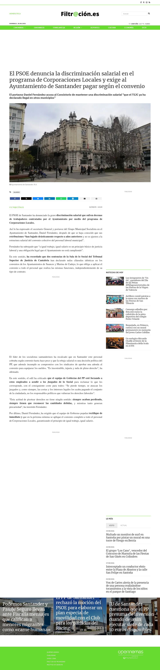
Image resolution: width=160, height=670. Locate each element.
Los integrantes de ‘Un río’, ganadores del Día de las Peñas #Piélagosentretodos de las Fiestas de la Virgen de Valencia (137, 284)
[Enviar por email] (84, 198)
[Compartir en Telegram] (72, 198)
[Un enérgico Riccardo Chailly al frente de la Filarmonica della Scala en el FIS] (115, 343)
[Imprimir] (96, 198)
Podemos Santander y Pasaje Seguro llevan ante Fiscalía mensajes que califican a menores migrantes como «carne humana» (26, 616)
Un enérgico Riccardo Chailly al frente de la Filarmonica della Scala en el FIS (137, 342)
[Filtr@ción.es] (80, 13)
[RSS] (149, 2)
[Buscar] (149, 13)
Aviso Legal (51, 658)
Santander (39, 27)
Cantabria (19, 27)
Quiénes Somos (53, 652)
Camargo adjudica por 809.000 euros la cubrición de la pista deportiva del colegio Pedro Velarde (136, 314)
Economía (129, 27)
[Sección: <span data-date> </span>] (9, 2)
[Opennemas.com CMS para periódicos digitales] (130, 655)
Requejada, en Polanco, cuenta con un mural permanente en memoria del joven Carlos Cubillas (138, 329)
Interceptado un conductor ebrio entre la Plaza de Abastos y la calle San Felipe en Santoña (126, 569)
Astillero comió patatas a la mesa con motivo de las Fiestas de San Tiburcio (138, 300)
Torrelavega (59, 27)
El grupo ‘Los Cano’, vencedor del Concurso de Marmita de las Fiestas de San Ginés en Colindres (127, 553)
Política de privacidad (56, 661)
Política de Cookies (55, 665)
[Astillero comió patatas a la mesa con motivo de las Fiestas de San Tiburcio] (115, 299)
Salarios (17, 192)
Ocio (144, 27)
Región (77, 27)
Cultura (112, 27)
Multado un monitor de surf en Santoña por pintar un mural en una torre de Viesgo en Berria (128, 537)
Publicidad (51, 655)
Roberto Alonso (62, 632)
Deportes (95, 27)
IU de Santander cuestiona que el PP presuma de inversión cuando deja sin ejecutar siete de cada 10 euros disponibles (131, 616)
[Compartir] (15, 198)
